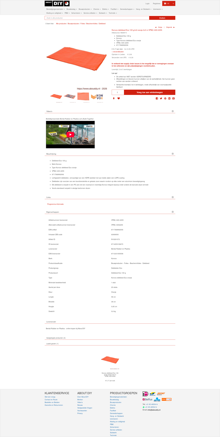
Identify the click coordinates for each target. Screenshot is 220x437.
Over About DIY (82, 397)
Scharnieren (76, 13)
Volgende (169, 27)
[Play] (70, 134)
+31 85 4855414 (152, 404)
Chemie (96, 9)
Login (148, 3)
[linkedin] (169, 98)
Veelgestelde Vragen (84, 408)
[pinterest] (165, 98)
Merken (80, 399)
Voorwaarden (82, 410)
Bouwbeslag (71, 9)
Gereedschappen (126, 9)
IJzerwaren (157, 9)
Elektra (105, 9)
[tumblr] (173, 98)
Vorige (160, 27)
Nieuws (80, 405)
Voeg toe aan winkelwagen (150, 92)
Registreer (157, 3)
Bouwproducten (85, 9)
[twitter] (161, 98)
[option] (56, 97)
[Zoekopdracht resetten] (142, 18)
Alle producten (61, 23)
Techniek (112, 13)
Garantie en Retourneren (54, 405)
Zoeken (162, 18)
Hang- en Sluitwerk (143, 9)
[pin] (114, 98)
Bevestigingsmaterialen (55, 9)
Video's (80, 402)
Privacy (80, 413)
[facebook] (157, 98)
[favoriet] (118, 98)
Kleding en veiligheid (54, 13)
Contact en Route (51, 399)
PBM (67, 13)
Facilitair (114, 9)
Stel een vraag (50, 397)
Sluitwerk (102, 13)
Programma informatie (55, 204)
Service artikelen (90, 13)
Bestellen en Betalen (52, 402)
